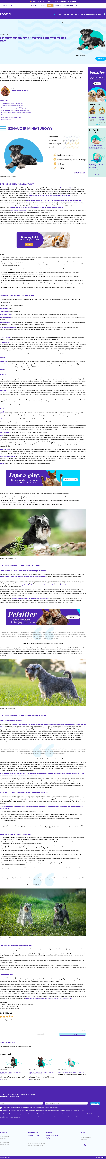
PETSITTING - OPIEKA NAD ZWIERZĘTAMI (88, 14)
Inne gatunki (68, 14)
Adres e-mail (48, 1101)
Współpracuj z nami (51, 1138)
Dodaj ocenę (71, 1034)
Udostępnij (99, 58)
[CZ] (103, 1157)
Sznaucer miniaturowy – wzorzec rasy (12, 105)
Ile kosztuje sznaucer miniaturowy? (11, 117)
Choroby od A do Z (33, 1135)
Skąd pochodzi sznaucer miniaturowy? (12, 103)
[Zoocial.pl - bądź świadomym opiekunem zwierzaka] (5, 14)
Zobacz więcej (93, 174)
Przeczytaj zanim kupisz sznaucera (11, 115)
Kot (59, 14)
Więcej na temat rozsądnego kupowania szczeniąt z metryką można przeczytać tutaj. (48, 998)
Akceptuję (38, 1034)
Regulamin (49, 1132)
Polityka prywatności (52, 1135)
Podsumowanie (6, 119)
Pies (54, 14)
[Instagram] (85, 1145)
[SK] (105, 1157)
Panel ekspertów (33, 1132)
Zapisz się (93, 1103)
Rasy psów (32, 22)
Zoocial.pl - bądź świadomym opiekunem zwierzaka (12, 22)
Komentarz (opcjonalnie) (6, 1020)
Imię (1, 1101)
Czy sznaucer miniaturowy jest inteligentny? (14, 108)
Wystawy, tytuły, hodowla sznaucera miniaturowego (16, 112)
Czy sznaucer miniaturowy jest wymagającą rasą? (16, 110)
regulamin (41, 1034)
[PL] (102, 1157)
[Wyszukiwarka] (104, 14)
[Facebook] (82, 1145)
